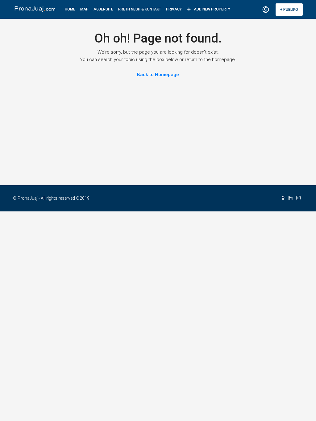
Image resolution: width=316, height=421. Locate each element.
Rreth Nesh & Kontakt (139, 9)
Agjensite (103, 9)
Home (70, 9)
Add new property (212, 9)
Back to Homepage (158, 74)
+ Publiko (289, 9)
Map (84, 9)
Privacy (174, 9)
